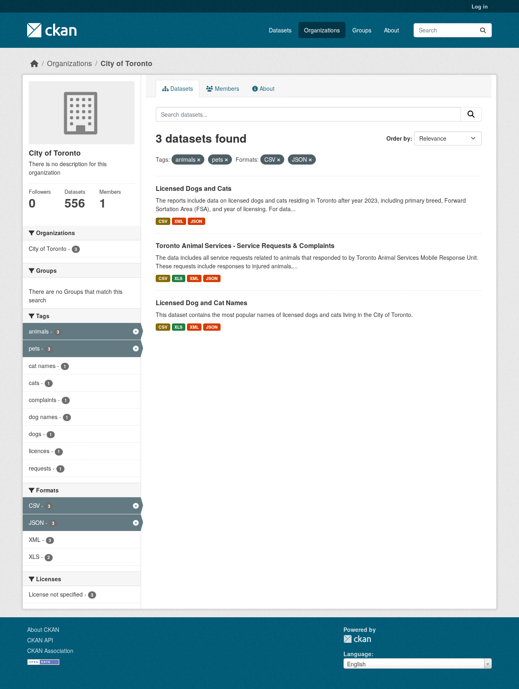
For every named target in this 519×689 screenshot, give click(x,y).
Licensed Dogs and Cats (194, 188)
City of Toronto (126, 63)
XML (178, 221)
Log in (480, 6)
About (391, 30)
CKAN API (40, 640)
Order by (398, 138)
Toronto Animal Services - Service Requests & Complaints (245, 245)
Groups (361, 30)
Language (357, 654)
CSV (163, 221)
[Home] (34, 63)
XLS (178, 278)
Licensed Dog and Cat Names (201, 302)
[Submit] (483, 30)
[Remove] (198, 159)
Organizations (322, 30)
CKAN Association (50, 650)
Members (226, 88)
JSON (196, 221)
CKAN (357, 639)
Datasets (280, 30)
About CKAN (43, 629)
